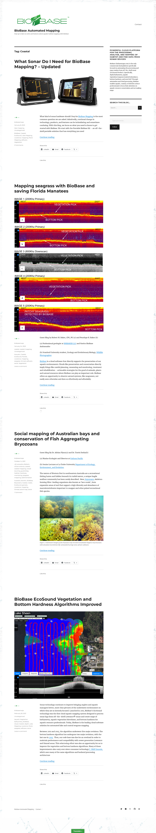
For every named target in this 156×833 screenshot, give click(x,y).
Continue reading (47, 137)
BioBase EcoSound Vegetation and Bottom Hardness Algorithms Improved (58, 601)
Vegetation (18, 142)
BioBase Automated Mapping (37, 30)
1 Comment (18, 492)
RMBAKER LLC (70, 343)
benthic (23, 480)
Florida (24, 356)
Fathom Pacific (76, 458)
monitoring (18, 475)
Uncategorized (19, 130)
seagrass (17, 361)
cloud (16, 724)
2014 (51, 737)
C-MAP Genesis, (96, 749)
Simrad (23, 361)
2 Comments (18, 145)
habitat (16, 473)
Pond (30, 726)
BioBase (17, 133)
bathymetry (18, 721)
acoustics (20, 464)
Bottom (26, 464)
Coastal (23, 133)
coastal (16, 349)
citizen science (19, 466)
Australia (17, 480)
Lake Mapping (27, 135)
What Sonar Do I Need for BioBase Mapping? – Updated (52, 64)
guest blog (24, 471)
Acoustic (17, 354)
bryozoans (89, 479)
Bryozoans (18, 483)
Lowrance (17, 138)
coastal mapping (26, 349)
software (24, 140)
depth (27, 724)
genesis (24, 485)
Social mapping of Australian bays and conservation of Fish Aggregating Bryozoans (57, 439)
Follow (114, 127)
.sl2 (15, 464)
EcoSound (17, 135)
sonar (16, 363)
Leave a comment (20, 366)
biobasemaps (19, 122)
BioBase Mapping (85, 116)
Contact (138, 24)
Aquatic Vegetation (21, 719)
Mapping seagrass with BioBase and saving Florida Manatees (54, 188)
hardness (23, 473)
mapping (25, 138)
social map (23, 489)
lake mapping (19, 128)
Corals (30, 483)
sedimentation (27, 477)
